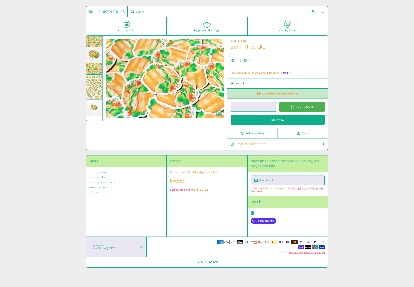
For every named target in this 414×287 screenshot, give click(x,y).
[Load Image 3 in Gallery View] (94, 68)
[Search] (130, 11)
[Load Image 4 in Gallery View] (94, 81)
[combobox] (217, 11)
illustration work (99, 187)
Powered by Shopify (314, 252)
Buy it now (277, 119)
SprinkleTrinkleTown (182, 189)
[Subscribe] (320, 180)
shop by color (97, 177)
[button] (323, 11)
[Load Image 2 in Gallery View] (94, 55)
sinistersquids (296, 252)
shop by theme (98, 172)
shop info (94, 192)
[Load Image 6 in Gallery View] (94, 107)
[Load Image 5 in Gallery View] (94, 93)
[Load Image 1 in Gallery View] (94, 41)
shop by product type (102, 182)
